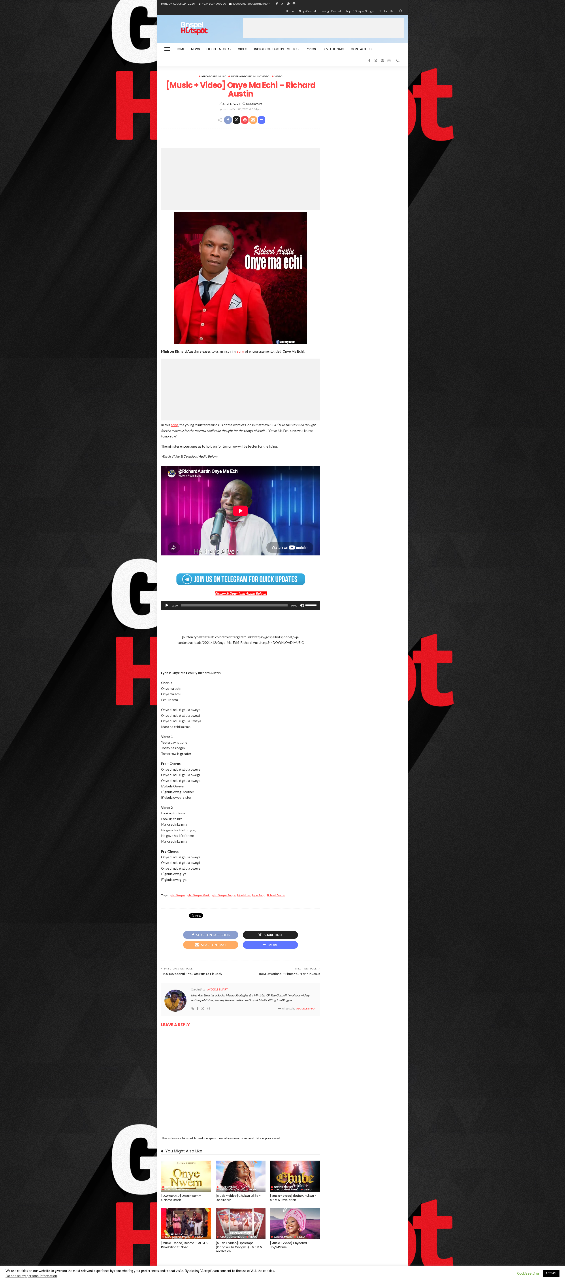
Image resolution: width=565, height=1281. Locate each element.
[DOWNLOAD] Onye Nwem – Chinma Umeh (181, 1198)
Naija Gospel (307, 11)
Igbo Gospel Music (214, 76)
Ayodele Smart (231, 104)
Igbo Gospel (177, 895)
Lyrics (311, 49)
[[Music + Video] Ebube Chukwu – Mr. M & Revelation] (295, 1176)
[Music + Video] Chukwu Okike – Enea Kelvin (238, 1198)
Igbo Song (258, 895)
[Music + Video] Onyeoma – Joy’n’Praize (289, 1245)
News (195, 49)
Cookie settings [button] (528, 1273)
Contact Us (386, 11)
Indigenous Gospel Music (275, 49)
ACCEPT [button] (551, 1273)
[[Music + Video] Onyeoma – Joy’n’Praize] (295, 1223)
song (240, 351)
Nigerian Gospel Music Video (250, 76)
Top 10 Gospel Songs (360, 11)
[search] (401, 11)
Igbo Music (244, 895)
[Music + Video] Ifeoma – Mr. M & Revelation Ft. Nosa (184, 1245)
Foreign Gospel (331, 11)
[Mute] (302, 605)
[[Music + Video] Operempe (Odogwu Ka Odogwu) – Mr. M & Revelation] (241, 1223)
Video (242, 49)
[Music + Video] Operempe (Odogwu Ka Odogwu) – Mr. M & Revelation (239, 1247)
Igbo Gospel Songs (224, 895)
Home (290, 11)
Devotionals (333, 49)
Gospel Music (217, 49)
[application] (240, 605)
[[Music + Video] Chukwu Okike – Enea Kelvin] (241, 1176)
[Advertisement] (323, 28)
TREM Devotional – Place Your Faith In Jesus (289, 974)
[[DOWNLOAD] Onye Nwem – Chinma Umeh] (186, 1176)
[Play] (167, 605)
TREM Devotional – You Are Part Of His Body (191, 974)
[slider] (311, 605)
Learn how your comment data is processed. (249, 1138)
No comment (254, 103)
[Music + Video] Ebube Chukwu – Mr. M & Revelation (293, 1198)
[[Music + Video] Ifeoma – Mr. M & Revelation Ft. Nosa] (186, 1223)
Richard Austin (276, 895)
